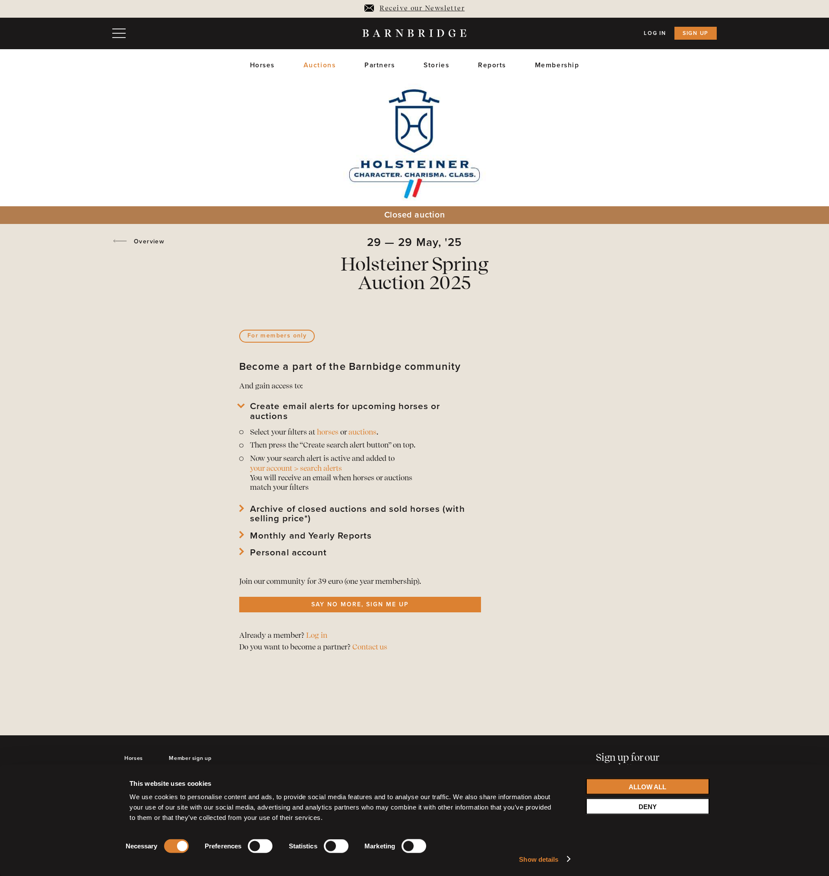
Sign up (696, 33)
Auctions (320, 65)
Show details (538, 859)
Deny (648, 806)
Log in (655, 33)
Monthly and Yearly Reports (311, 536)
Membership (557, 65)
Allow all (647, 786)
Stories (436, 65)
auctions (362, 432)
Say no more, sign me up (359, 604)
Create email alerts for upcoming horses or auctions (345, 411)
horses (328, 432)
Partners (379, 65)
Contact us (369, 647)
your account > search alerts (296, 469)
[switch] (260, 848)
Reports (492, 65)
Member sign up (190, 758)
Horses (262, 65)
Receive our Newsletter (422, 8)
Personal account (288, 553)
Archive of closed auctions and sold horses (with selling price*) (357, 514)
